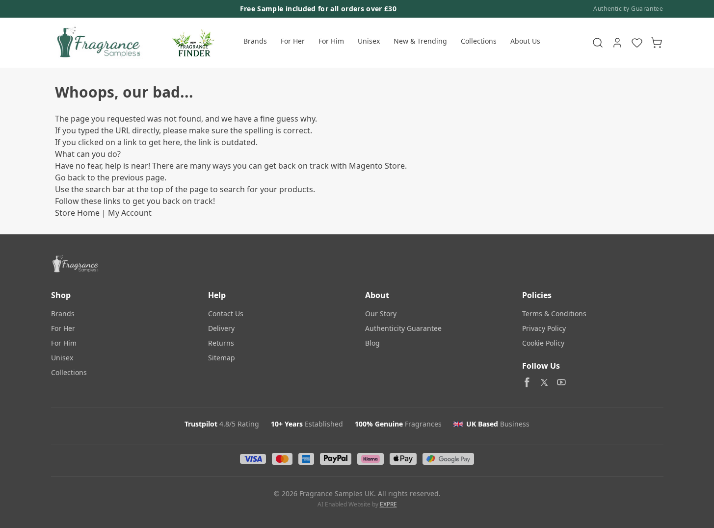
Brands (255, 41)
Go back (70, 177)
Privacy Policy (544, 328)
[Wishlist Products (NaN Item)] (637, 42)
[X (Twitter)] (544, 382)
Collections (479, 41)
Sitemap (221, 357)
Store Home (77, 212)
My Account (130, 212)
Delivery (221, 328)
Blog (372, 343)
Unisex (369, 41)
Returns (221, 343)
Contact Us (225, 313)
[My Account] (617, 42)
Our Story (381, 313)
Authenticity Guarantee (628, 9)
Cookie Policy (543, 343)
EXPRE (388, 504)
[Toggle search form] (598, 42)
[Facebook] (527, 382)
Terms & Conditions (554, 313)
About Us (525, 41)
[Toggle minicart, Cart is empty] (656, 42)
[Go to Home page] (97, 43)
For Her (293, 41)
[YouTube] (561, 382)
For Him (331, 41)
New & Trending (420, 41)
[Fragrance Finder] (193, 42)
